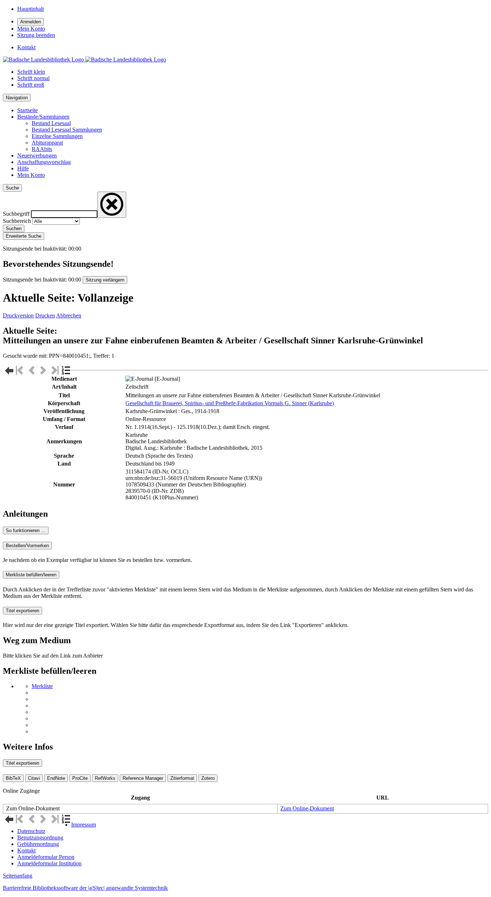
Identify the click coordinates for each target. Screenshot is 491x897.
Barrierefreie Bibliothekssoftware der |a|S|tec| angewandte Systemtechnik (85, 888)
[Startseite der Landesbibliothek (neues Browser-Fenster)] (84, 59)
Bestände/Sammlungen (43, 117)
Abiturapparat (47, 142)
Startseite (27, 110)
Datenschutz (31, 831)
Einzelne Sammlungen (57, 136)
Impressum (83, 825)
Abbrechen (68, 315)
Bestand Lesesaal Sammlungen (67, 130)
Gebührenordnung (38, 844)
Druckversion (18, 315)
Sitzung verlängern (105, 280)
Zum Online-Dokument (307, 808)
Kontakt (26, 850)
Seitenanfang (17, 876)
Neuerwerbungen (37, 155)
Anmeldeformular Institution (49, 863)
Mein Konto (31, 175)
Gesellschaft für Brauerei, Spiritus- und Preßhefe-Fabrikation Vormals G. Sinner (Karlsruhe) (229, 403)
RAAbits (42, 149)
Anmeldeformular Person (45, 857)
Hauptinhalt (30, 9)
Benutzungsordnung (40, 837)
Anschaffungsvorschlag (44, 162)
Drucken (45, 315)
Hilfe (23, 168)
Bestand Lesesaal (51, 123)
